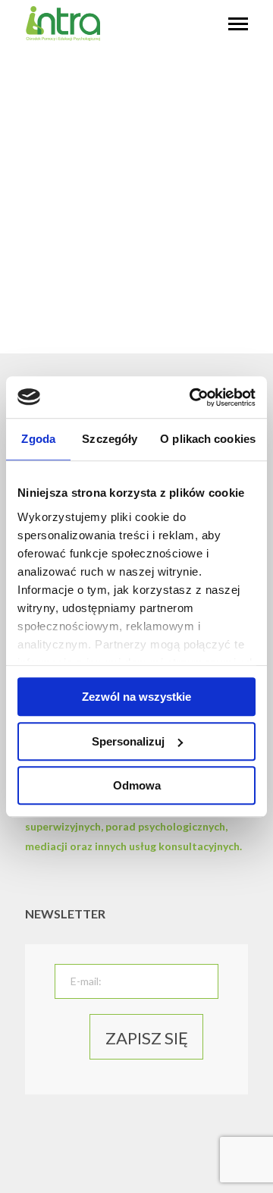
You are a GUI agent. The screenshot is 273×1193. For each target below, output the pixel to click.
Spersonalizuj (128, 741)
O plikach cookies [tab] (208, 438)
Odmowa (137, 785)
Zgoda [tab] (38, 438)
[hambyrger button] (238, 25)
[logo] (63, 37)
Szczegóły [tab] (109, 438)
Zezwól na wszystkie (136, 696)
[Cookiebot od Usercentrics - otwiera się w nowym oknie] (193, 397)
